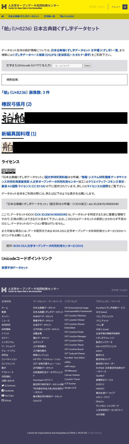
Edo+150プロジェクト (106, 346)
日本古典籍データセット (44, 307)
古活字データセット (42, 324)
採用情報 (6, 329)
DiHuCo (100, 401)
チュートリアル (8, 350)
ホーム (5, 307)
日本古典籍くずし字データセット (23, 16)
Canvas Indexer (72, 375)
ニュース (6, 320)
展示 (4, 367)
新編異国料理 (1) (19, 133)
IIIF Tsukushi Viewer (74, 353)
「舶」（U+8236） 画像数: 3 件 (26, 92)
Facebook (9, 390)
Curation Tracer (72, 379)
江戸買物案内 (39, 346)
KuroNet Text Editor (74, 357)
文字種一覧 (49, 16)
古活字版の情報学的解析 (108, 333)
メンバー (6, 316)
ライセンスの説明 (97, 186)
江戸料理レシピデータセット (46, 329)
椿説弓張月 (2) (17, 104)
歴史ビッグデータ (104, 342)
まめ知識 (100, 414)
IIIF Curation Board (73, 349)
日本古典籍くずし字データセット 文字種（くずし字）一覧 (84, 50)
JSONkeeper (70, 370)
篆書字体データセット (15, 267)
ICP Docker (70, 383)
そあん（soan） (102, 329)
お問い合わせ (8, 380)
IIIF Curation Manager (75, 336)
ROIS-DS (82, 432)
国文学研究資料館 (56, 177)
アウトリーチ (7, 372)
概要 (4, 312)
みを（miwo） (102, 312)
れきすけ (100, 384)
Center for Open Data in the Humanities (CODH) (51, 432)
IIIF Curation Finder (74, 332)
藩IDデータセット (41, 337)
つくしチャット (102, 320)
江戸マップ (38, 342)
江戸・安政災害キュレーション (47, 363)
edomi (99, 350)
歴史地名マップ (103, 359)
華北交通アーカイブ (105, 393)
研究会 (5, 355)
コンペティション (9, 359)
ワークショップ (8, 346)
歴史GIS (100, 355)
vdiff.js (67, 362)
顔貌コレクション (41, 355)
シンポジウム (8, 342)
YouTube (9, 395)
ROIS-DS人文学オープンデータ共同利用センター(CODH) (48, 246)
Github (7, 400)
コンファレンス (8, 363)
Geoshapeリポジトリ (43, 380)
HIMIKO (100, 388)
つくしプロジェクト (104, 316)
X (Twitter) (9, 385)
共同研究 (6, 324)
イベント (5, 333)
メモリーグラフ (103, 397)
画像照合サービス (104, 380)
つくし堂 (100, 324)
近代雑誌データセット (43, 367)
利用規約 (6, 376)
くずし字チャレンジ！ (105, 337)
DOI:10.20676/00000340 (51, 214)
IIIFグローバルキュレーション (47, 359)
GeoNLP (100, 375)
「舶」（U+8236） (67, 16)
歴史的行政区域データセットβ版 (48, 384)
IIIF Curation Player (74, 344)
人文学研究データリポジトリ (109, 410)
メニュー (116, 6)
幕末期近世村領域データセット (47, 396)
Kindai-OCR (70, 387)
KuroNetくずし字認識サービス (110, 307)
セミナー (6, 337)
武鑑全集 (37, 333)
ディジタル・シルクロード (107, 405)
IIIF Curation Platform (75, 315)
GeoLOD (37, 400)
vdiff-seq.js (69, 366)
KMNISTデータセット (43, 316)
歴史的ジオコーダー (105, 363)
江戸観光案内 (39, 350)
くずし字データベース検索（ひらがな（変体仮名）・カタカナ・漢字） (52, 55)
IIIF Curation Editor (74, 340)
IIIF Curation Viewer (74, 319)
